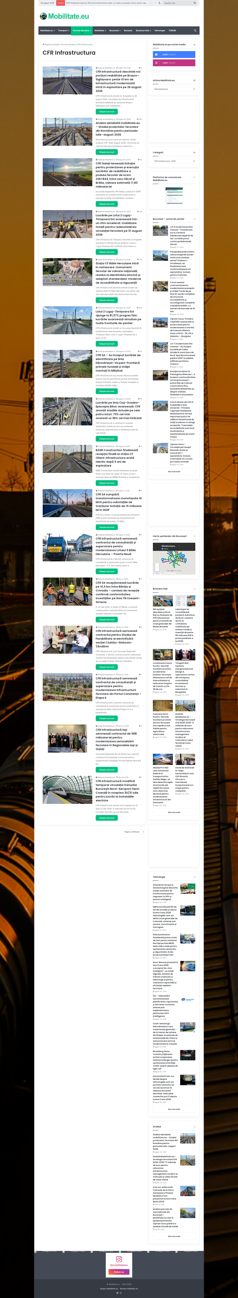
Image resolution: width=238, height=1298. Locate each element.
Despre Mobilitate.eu (109, 1289)
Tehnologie (159, 30)
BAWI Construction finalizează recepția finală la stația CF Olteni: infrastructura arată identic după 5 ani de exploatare (117, 457)
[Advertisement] (146, 15)
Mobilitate (99, 30)
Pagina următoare (132, 832)
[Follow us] (119, 1260)
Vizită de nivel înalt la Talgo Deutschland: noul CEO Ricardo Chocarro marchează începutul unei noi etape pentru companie (184, 779)
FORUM (172, 30)
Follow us (119, 1271)
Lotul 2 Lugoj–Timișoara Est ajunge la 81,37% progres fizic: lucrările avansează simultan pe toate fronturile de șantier (118, 317)
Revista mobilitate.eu (129, 1289)
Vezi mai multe (174, 471)
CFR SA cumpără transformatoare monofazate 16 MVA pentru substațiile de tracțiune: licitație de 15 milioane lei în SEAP (119, 502)
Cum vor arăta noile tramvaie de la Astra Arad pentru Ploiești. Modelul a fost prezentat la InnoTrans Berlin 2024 (164, 1194)
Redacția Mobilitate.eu (106, 68)
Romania (128, 30)
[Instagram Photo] (48, 1265)
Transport (62, 30)
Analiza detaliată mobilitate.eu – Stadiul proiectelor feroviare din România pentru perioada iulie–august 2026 (118, 129)
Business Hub (142, 30)
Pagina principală (51, 44)
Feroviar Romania (68, 44)
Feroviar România (81, 30)
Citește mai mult (106, 111)
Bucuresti (114, 30)
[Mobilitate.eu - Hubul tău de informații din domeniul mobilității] (63, 16)
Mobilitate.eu (46, 30)
